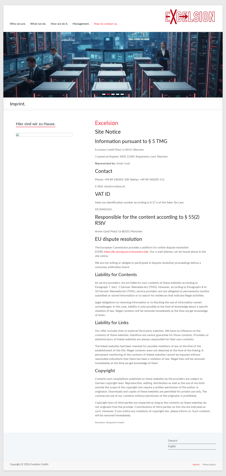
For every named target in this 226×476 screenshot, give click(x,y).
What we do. (38, 23)
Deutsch (172, 441)
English (172, 446)
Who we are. (18, 23)
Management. (81, 23)
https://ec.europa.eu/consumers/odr (126, 251)
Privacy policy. (209, 464)
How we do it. (59, 23)
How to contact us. (106, 23)
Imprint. (196, 464)
